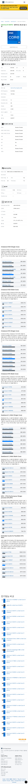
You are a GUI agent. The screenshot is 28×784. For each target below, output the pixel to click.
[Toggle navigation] (24, 2)
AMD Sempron (18, 762)
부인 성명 (3, 773)
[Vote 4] (24, 739)
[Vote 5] (25, 739)
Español (4, 780)
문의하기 (3, 770)
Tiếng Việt (19, 779)
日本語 (7, 779)
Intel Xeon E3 (4, 761)
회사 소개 (3, 769)
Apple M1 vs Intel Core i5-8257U (15, 605)
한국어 (11, 779)
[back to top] (26, 782)
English (4, 779)
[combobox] (14, 47)
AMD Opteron (18, 758)
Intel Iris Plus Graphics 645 (16, 87)
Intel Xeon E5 (4, 762)
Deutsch (24, 779)
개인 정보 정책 (4, 772)
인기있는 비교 (18, 764)
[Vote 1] (19, 739)
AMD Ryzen (18, 761)
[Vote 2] (21, 739)
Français (8, 780)
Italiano (12, 780)
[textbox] (14, 47)
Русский (24, 780)
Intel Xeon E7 (4, 764)
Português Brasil (18, 780)
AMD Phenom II (19, 759)
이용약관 (3, 775)
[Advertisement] (14, 14)
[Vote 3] (22, 739)
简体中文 (15, 779)
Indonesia (14, 782)
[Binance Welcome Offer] (23, 6)
